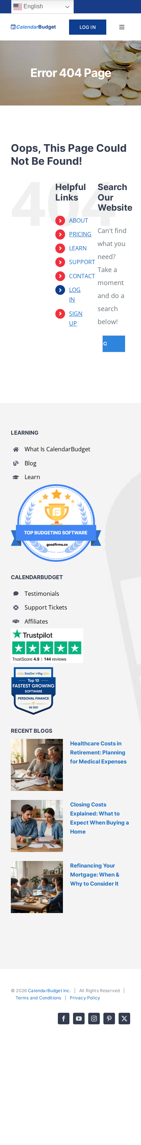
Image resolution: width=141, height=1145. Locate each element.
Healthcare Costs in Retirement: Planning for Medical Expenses (98, 752)
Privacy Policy (85, 997)
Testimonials (42, 594)
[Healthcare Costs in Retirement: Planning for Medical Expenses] (37, 765)
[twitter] (127, 3)
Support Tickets (46, 607)
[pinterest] (114, 3)
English (32, 6)
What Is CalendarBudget (57, 449)
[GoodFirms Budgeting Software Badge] (56, 487)
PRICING (80, 234)
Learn (32, 477)
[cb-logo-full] (33, 27)
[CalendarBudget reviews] (47, 631)
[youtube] (88, 3)
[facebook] (75, 3)
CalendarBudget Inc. (49, 990)
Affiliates (36, 621)
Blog (31, 463)
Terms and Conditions (38, 997)
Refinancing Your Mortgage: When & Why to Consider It (94, 874)
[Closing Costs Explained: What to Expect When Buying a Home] (37, 826)
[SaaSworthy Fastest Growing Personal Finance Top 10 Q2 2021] (33, 670)
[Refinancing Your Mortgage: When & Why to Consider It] (37, 887)
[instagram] (101, 3)
